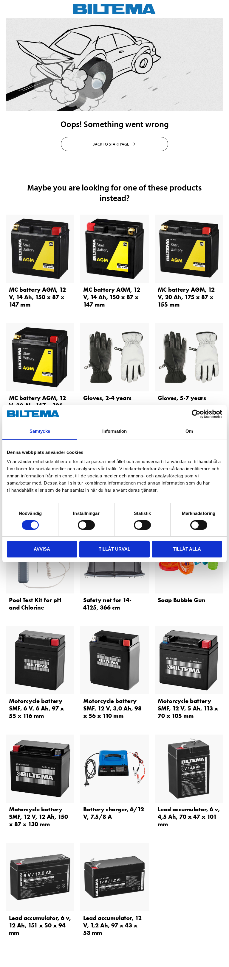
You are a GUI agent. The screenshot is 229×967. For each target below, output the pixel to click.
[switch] (86, 525)
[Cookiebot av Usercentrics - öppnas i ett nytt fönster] (196, 414)
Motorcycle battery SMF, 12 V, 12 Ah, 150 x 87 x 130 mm (38, 816)
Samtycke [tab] (40, 431)
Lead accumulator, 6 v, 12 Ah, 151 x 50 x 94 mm (40, 925)
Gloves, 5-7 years (182, 398)
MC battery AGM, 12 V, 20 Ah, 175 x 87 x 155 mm (186, 297)
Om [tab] (189, 431)
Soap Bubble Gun (181, 600)
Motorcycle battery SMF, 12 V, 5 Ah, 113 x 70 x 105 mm (188, 708)
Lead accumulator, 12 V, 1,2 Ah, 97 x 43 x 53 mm (112, 925)
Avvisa (42, 549)
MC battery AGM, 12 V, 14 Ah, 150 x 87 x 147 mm (37, 297)
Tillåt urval (114, 549)
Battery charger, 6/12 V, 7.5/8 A (113, 813)
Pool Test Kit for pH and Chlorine (35, 603)
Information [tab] (114, 431)
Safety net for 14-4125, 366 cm (107, 603)
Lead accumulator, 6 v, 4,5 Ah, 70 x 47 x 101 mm (189, 816)
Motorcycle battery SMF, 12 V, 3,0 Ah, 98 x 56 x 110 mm (112, 708)
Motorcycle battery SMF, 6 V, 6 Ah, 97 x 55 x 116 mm (36, 708)
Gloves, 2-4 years (107, 398)
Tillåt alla (187, 549)
